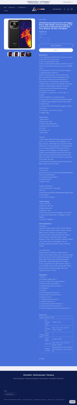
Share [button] (42, 358)
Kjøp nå (56, 50)
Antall (40, 36)
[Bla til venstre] (5, 54)
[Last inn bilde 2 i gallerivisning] (16, 54)
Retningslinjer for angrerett (40, 399)
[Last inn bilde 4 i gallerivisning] (28, 54)
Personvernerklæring (27, 399)
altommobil (10, 399)
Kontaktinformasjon (60, 399)
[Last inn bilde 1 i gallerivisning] (10, 54)
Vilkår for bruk (51, 399)
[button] (12, 7)
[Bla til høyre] (33, 54)
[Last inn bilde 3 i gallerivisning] (22, 54)
